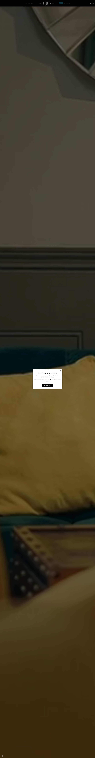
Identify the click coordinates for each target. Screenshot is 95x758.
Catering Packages (47, 385)
